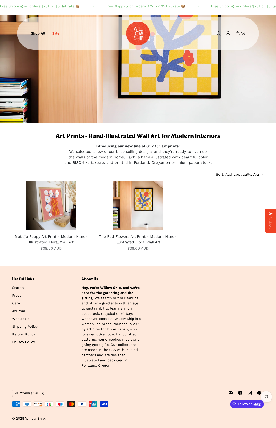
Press (16, 295)
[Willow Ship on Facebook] (240, 393)
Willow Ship (35, 418)
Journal (18, 311)
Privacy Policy (23, 342)
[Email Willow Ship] (230, 393)
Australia (29, 393)
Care (16, 303)
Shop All (38, 33)
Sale (55, 33)
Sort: (238, 174)
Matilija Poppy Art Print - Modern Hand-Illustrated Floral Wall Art (51, 239)
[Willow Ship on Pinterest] (259, 393)
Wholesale (20, 319)
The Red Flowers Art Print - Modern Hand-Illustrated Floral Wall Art (138, 239)
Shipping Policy (25, 326)
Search (18, 288)
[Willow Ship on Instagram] (249, 393)
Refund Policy (23, 334)
